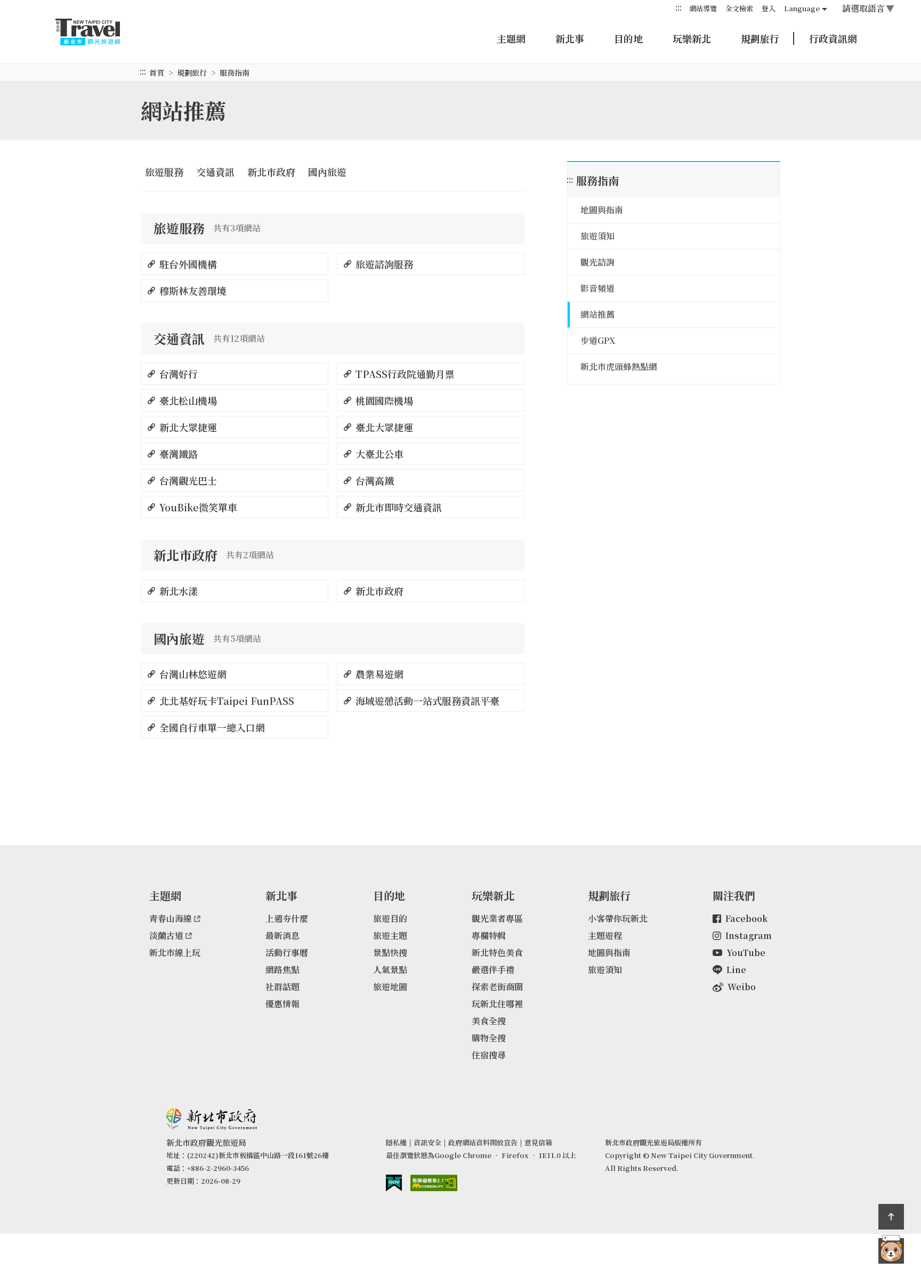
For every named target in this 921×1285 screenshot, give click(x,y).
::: (678, 7)
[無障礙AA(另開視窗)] (433, 1183)
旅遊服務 (164, 172)
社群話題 (282, 987)
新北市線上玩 (174, 952)
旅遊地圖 (390, 987)
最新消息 (282, 935)
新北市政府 (271, 172)
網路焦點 (282, 969)
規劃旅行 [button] (760, 38)
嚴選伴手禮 (493, 969)
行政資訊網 (833, 38)
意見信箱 (538, 1142)
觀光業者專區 (497, 918)
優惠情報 (282, 1004)
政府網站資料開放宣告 (483, 1142)
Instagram (748, 935)
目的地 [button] (628, 38)
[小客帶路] (891, 1251)
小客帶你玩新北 (618, 918)
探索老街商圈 (497, 987)
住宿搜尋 (489, 1055)
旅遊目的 (390, 918)
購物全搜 (489, 1038)
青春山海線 (170, 918)
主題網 (511, 38)
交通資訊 (215, 172)
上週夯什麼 (286, 918)
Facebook (746, 918)
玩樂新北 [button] (692, 38)
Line (736, 969)
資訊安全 (427, 1142)
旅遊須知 (605, 969)
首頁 (156, 72)
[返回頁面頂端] (891, 1217)
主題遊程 (605, 935)
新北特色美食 (497, 952)
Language (802, 8)
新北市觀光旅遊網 (98, 32)
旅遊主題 (390, 935)
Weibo (742, 987)
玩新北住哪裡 (497, 1004)
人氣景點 (390, 969)
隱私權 (396, 1142)
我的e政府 (394, 1183)
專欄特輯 (489, 935)
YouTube (745, 952)
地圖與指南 (609, 952)
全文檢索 (739, 8)
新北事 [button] (569, 38)
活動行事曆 (286, 952)
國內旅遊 (327, 172)
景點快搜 (390, 952)
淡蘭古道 (166, 935)
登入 (768, 8)
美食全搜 (489, 1021)
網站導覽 (703, 8)
